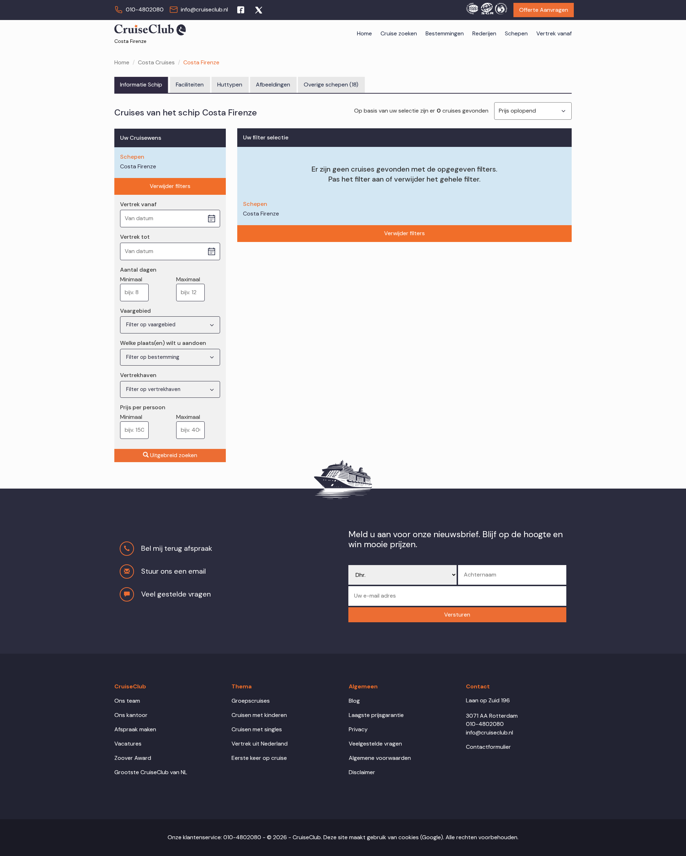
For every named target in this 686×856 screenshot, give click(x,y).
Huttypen (229, 84)
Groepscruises (251, 700)
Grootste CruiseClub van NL (150, 772)
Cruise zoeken (399, 33)
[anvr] (472, 7)
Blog (354, 700)
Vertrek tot (135, 237)
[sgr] (486, 7)
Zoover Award (132, 758)
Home (364, 33)
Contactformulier (488, 747)
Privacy (358, 729)
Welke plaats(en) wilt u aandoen (163, 343)
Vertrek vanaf (554, 33)
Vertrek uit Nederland (260, 743)
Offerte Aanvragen (543, 10)
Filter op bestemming (153, 357)
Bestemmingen (445, 33)
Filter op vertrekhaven (154, 389)
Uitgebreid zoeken (173, 455)
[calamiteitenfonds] (500, 7)
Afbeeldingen (273, 84)
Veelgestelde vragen (375, 743)
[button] (457, 615)
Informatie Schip (141, 84)
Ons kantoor (131, 715)
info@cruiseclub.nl (204, 9)
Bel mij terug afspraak (176, 548)
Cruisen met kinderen (259, 715)
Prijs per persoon (142, 407)
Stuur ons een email (173, 571)
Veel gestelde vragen (176, 594)
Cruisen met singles (257, 729)
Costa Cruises (156, 62)
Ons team (127, 700)
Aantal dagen (138, 269)
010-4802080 (145, 9)
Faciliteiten (190, 84)
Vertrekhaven (138, 375)
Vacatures (127, 743)
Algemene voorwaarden (380, 758)
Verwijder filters (170, 186)
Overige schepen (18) (331, 84)
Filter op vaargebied (151, 324)
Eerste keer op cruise (259, 758)
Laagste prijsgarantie (376, 715)
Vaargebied (135, 311)
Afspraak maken (135, 729)
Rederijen (484, 33)
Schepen (516, 33)
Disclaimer (362, 772)
